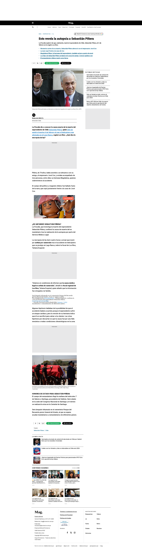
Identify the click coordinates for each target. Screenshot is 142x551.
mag (101, 546)
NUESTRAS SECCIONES (90, 511)
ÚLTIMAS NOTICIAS (92, 72)
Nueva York (64, 27)
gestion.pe (59, 546)
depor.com (66, 546)
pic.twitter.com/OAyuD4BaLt (40, 301)
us (86, 519)
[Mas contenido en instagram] (74, 532)
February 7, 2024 (62, 302)
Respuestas (89, 514)
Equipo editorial (39, 516)
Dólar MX (84, 27)
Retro (98, 523)
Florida (49, 27)
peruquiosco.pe (94, 546)
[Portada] (39, 515)
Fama (87, 523)
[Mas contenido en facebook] (67, 532)
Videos (99, 514)
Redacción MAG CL (38, 118)
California (54, 27)
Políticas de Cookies (65, 518)
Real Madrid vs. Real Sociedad (94, 27)
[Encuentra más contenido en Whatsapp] (41, 63)
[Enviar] (32, 27)
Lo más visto (37, 436)
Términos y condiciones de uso (68, 511)
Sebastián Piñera (39, 430)
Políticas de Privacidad (66, 515)
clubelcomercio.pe (49, 546)
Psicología (71, 27)
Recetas (99, 528)
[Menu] (33, 23)
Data (98, 519)
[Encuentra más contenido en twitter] (38, 63)
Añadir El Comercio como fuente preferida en (89, 34)
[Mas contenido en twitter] (71, 532)
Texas (59, 27)
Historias (88, 533)
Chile (46, 430)
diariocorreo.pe (84, 546)
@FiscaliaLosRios (49, 298)
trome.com (74, 546)
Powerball (78, 27)
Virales (87, 528)
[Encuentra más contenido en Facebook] (34, 63)
